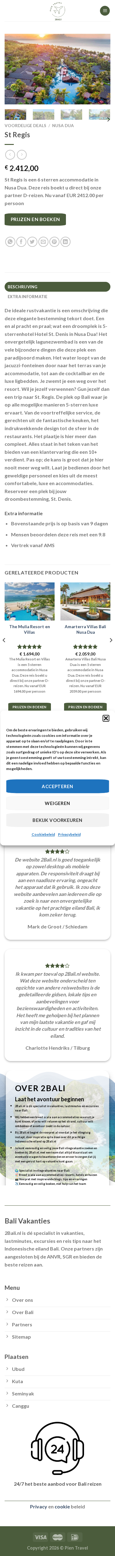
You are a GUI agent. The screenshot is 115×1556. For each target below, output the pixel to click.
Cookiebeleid (43, 834)
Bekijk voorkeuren (57, 820)
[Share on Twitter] (32, 242)
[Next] (100, 69)
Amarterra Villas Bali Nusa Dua (85, 629)
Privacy (38, 1506)
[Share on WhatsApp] (10, 242)
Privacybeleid (69, 834)
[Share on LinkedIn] (65, 242)
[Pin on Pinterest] (54, 242)
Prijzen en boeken (35, 219)
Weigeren (57, 803)
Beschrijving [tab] (23, 286)
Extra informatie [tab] (28, 296)
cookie (62, 1506)
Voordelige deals (25, 125)
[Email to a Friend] (43, 242)
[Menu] (105, 11)
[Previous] (14, 69)
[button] (106, 718)
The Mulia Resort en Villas (29, 629)
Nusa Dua (63, 125)
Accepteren (57, 786)
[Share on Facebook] (21, 242)
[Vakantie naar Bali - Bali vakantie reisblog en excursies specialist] (57, 10)
